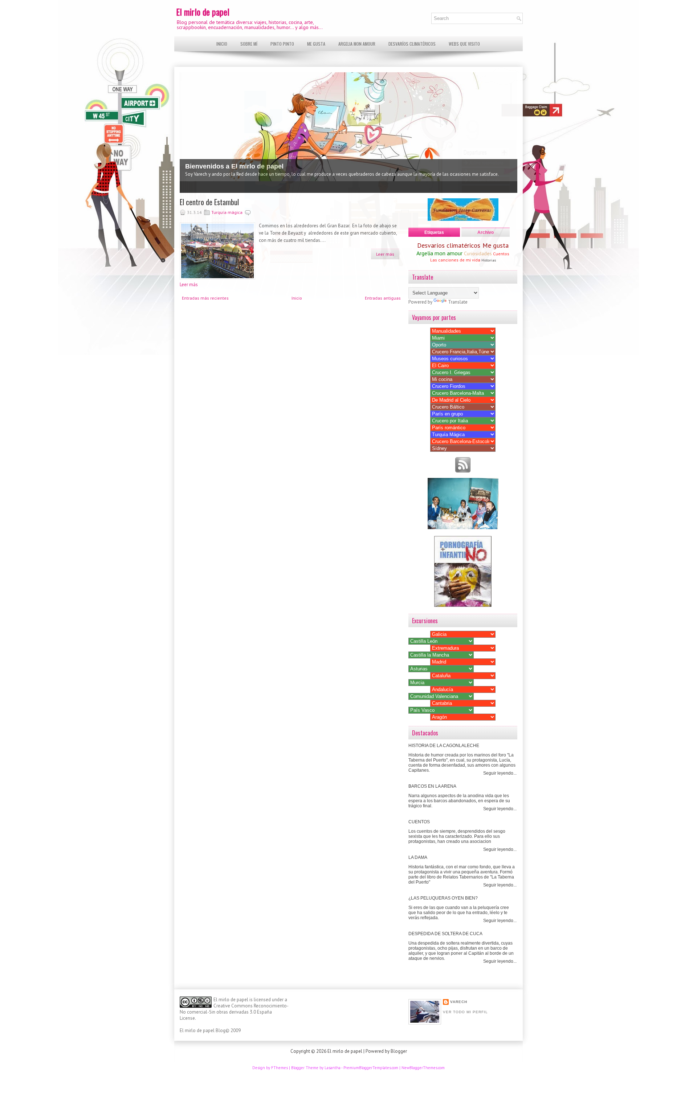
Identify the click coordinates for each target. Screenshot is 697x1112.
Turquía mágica (226, 212)
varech (458, 1002)
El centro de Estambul (209, 202)
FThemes (279, 1067)
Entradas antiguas (383, 298)
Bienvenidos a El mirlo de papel (234, 166)
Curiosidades (478, 253)
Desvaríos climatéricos (412, 44)
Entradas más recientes (205, 298)
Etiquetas (434, 232)
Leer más (385, 254)
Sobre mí (248, 44)
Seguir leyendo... (500, 773)
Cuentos (501, 253)
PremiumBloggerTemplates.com (370, 1067)
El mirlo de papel (202, 11)
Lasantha (333, 1067)
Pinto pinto (282, 44)
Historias (488, 260)
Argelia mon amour (356, 44)
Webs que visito (464, 44)
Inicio (221, 44)
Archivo (485, 232)
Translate (458, 302)
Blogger (399, 1051)
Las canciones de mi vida (455, 260)
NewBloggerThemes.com (423, 1067)
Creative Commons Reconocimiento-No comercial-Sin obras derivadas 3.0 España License (234, 1012)
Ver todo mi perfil (465, 1012)
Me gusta (316, 44)
